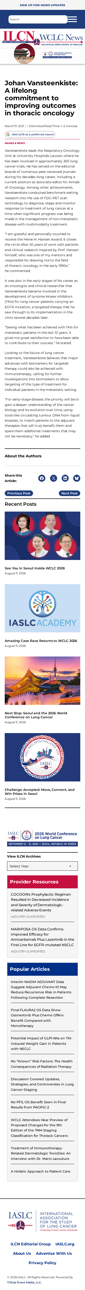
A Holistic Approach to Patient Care (40, 1171)
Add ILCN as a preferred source (33, 134)
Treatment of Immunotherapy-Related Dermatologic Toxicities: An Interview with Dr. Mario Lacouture (41, 1153)
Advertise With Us (54, 1253)
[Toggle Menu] (72, 19)
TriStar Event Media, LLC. (24, 1282)
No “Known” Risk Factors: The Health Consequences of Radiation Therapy (42, 1064)
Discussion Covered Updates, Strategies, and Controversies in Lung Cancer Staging (42, 1084)
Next (65, 493)
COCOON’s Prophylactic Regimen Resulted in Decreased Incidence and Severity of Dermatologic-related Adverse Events (41, 902)
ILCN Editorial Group (31, 1244)
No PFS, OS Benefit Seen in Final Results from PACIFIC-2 (38, 1104)
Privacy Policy (42, 1263)
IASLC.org (64, 1244)
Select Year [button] (19, 866)
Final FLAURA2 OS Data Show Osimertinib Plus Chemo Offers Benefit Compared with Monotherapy (37, 1018)
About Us (22, 1253)
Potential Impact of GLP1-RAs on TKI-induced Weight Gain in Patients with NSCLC (41, 1043)
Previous (14, 493)
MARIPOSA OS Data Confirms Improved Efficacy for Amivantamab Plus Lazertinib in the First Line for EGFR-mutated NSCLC (42, 937)
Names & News (15, 143)
